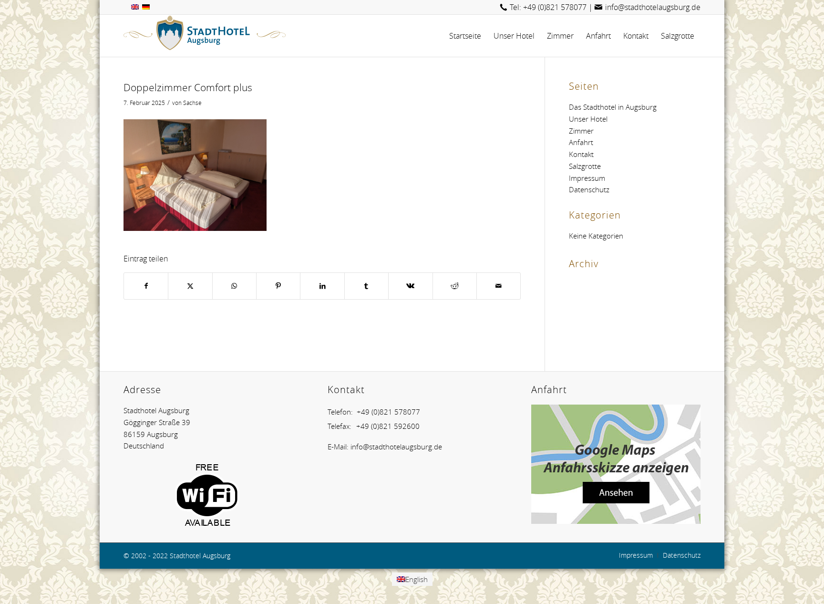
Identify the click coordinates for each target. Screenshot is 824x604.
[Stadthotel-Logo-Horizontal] (205, 36)
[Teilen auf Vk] (410, 286)
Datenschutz (589, 189)
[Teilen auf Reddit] (454, 286)
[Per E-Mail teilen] (498, 286)
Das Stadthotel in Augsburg (613, 107)
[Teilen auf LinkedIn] (322, 286)
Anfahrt (581, 142)
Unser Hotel (588, 119)
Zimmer (581, 130)
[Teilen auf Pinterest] (278, 286)
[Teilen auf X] (190, 286)
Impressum (587, 178)
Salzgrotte (585, 166)
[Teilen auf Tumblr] (366, 286)
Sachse (192, 103)
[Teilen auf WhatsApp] (234, 286)
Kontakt (581, 154)
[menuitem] (465, 36)
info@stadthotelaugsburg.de (652, 7)
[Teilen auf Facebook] (146, 286)
